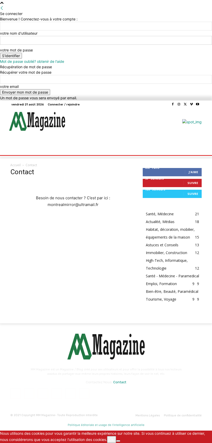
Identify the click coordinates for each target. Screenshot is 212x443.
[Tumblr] (70, 393)
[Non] (118, 441)
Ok (111, 439)
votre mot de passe (16, 50)
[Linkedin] (43, 393)
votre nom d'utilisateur (18, 33)
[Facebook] (173, 104)
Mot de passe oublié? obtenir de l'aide (32, 61)
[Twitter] (185, 104)
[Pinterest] (57, 393)
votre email (9, 86)
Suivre (192, 183)
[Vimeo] (191, 104)
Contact (119, 382)
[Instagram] (179, 104)
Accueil (15, 165)
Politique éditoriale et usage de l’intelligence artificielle (106, 425)
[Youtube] (197, 104)
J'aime (193, 172)
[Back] (2, 8)
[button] (196, 145)
